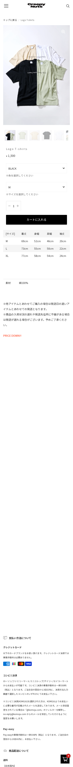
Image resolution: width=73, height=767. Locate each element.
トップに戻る (10, 20)
